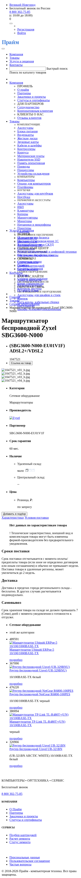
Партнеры (24, 93)
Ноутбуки (23, 197)
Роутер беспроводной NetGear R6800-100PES (39, 694)
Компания (16, 54)
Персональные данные (24, 857)
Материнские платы (30, 156)
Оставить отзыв (28, 290)
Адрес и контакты (29, 279)
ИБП (20, 207)
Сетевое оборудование (24, 304)
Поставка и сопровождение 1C (38, 241)
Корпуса (23, 152)
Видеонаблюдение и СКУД (35, 244)
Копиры (22, 214)
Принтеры (24, 228)
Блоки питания (27, 131)
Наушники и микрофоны (34, 224)
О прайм (23, 89)
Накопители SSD (28, 159)
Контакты (16, 65)
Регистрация (25, 29)
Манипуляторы (27, 217)
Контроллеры (26, 149)
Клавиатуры (25, 210)
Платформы (25, 187)
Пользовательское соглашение (29, 861)
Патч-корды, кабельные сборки (38, 302)
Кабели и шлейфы (29, 145)
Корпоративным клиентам (35, 110)
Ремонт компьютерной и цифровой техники (47, 251)
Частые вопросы (20, 864)
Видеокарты (25, 135)
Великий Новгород (22, 4)
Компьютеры (26, 180)
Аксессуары (25, 127)
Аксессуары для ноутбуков (35, 193)
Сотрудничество (28, 107)
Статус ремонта (27, 262)
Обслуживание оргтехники (35, 255)
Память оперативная (31, 163)
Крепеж (22, 298)
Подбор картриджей (30, 265)
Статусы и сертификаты (33, 100)
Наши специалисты (30, 283)
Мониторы (24, 221)
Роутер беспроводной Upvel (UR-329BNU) (38, 670)
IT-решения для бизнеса (33, 237)
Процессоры (25, 170)
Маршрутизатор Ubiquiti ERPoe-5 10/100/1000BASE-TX (31, 651)
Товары (14, 57)
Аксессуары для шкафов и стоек (39, 295)
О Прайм (15, 809)
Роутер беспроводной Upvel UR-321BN (35, 749)
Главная (14, 297)
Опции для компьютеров (34, 183)
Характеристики (13, 517)
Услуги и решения (21, 61)
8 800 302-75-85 (19, 11)
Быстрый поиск (57, 68)
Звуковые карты (28, 142)
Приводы (23, 166)
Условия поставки (37, 517)
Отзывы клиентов (29, 118)
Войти (21, 33)
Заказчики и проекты (31, 96)
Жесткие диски (27, 138)
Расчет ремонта (27, 269)
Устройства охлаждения (33, 173)
